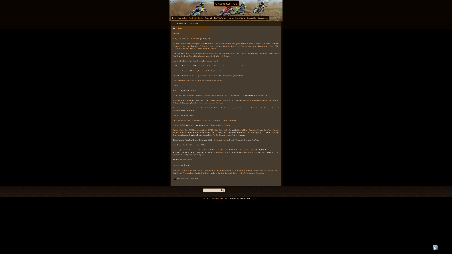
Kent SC (176, 90)
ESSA (220, 66)
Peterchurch (216, 120)
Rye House (205, 173)
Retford (182, 125)
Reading (197, 173)
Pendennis (197, 120)
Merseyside (247, 100)
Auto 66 (210, 39)
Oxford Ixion (188, 115)
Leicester (213, 95)
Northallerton (255, 108)
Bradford (193, 170)
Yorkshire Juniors (186, 160)
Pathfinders (182, 120)
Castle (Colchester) (196, 53)
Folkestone (201, 71)
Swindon (222, 135)
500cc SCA (177, 34)
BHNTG (210, 43)
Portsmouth (232, 120)
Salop (182, 130)
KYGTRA (193, 90)
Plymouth (186, 173)
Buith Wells (185, 48)
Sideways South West (264, 130)
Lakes (175, 95)
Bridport (211, 46)
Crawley (213, 56)
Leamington (190, 95)
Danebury (176, 61)
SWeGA (215, 135)
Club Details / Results (196, 18)
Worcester (228, 152)
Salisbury (176, 130)
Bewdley (228, 43)
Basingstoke (196, 43)
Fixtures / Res (182, 18)
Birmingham (236, 43)
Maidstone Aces (178, 100)
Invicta (175, 85)
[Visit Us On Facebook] (435, 250)
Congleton (184, 56)
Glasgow (230, 170)
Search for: (199, 190)
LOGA (242, 95)
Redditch (176, 125)
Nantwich (176, 108)
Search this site (263, 18)
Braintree (176, 46)
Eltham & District (207, 66)
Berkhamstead (219, 43)
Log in (203, 198)
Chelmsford (217, 53)
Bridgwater (203, 46)
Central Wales (208, 53)
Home (174, 18)
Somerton (183, 132)
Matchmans (226, 100)
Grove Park (212, 76)
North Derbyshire (227, 108)
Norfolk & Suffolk (203, 108)
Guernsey (230, 76)
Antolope (199, 39)
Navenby (184, 108)
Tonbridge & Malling (221, 140)
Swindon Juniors (231, 135)
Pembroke (190, 120)
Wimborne (274, 150)
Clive (178, 56)
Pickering (224, 120)
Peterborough (206, 120)
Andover (185, 39)
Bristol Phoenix (240, 46)
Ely (215, 66)
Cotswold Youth (204, 56)
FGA (187, 71)
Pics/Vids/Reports (220, 18)
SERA (216, 130)
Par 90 (175, 120)
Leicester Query (222, 95)
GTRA (218, 76)
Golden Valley (194, 76)
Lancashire (181, 95)
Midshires (194, 103)
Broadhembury (263, 46)
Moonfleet (219, 103)
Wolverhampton (249, 173)
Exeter (224, 170)
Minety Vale (203, 103)
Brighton (218, 46)
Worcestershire (248, 152)
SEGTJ (210, 130)
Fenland (182, 71)
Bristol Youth (252, 46)
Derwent (199, 61)
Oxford (276, 170)
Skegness (275, 130)
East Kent (187, 66)
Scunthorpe (213, 173)
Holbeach (201, 80)
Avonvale (192, 39)
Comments (217, 198)
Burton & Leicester (209, 48)
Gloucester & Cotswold (181, 76)
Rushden (227, 125)
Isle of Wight (238, 170)
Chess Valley (263, 53)
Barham (183, 43)
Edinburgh (217, 170)
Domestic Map (251, 18)
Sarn (186, 130)
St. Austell (228, 173)
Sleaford (176, 132)
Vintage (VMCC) (200, 145)
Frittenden (209, 71)
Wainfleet (176, 150)
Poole (192, 173)
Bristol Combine (228, 46)
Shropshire (252, 130)
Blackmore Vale (259, 43)
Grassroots (203, 76)
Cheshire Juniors (252, 53)
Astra (204, 39)
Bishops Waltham (247, 43)
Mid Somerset (273, 100)
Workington (260, 173)
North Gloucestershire (242, 108)
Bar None (176, 43)
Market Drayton (216, 100)
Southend (250, 132)
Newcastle (262, 170)
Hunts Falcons (217, 80)
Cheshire (243, 53)
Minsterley (211, 103)
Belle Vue (176, 170)
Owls (181, 115)
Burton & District (196, 48)
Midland (176, 103)
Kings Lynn (248, 170)
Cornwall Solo (193, 56)
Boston (268, 43)
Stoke (235, 173)
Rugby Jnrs (219, 125)
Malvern (188, 100)
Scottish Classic (201, 130)
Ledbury (207, 95)
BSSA (271, 46)
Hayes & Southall (179, 80)
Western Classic (239, 150)
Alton (179, 39)
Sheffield (221, 173)
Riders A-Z (208, 18)
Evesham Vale (234, 66)
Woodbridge (220, 152)
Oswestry (176, 115)
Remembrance (240, 18)
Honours (231, 18)
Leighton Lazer (234, 95)
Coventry (200, 170)
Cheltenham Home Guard (230, 53)
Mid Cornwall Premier (260, 100)
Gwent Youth (238, 76)
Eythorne (243, 66)
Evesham (226, 66)
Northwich (264, 108)
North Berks (215, 108)
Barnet (189, 43)
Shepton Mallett (242, 130)
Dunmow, (210, 61)
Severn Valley (223, 130)
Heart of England (191, 80)
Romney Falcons (209, 125)
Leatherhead (199, 95)
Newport (270, 170)
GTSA (224, 76)
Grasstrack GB (226, 3)
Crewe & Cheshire (223, 56)
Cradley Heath (208, 170)
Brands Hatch (185, 46)
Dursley (216, 61)
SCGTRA (192, 130)
